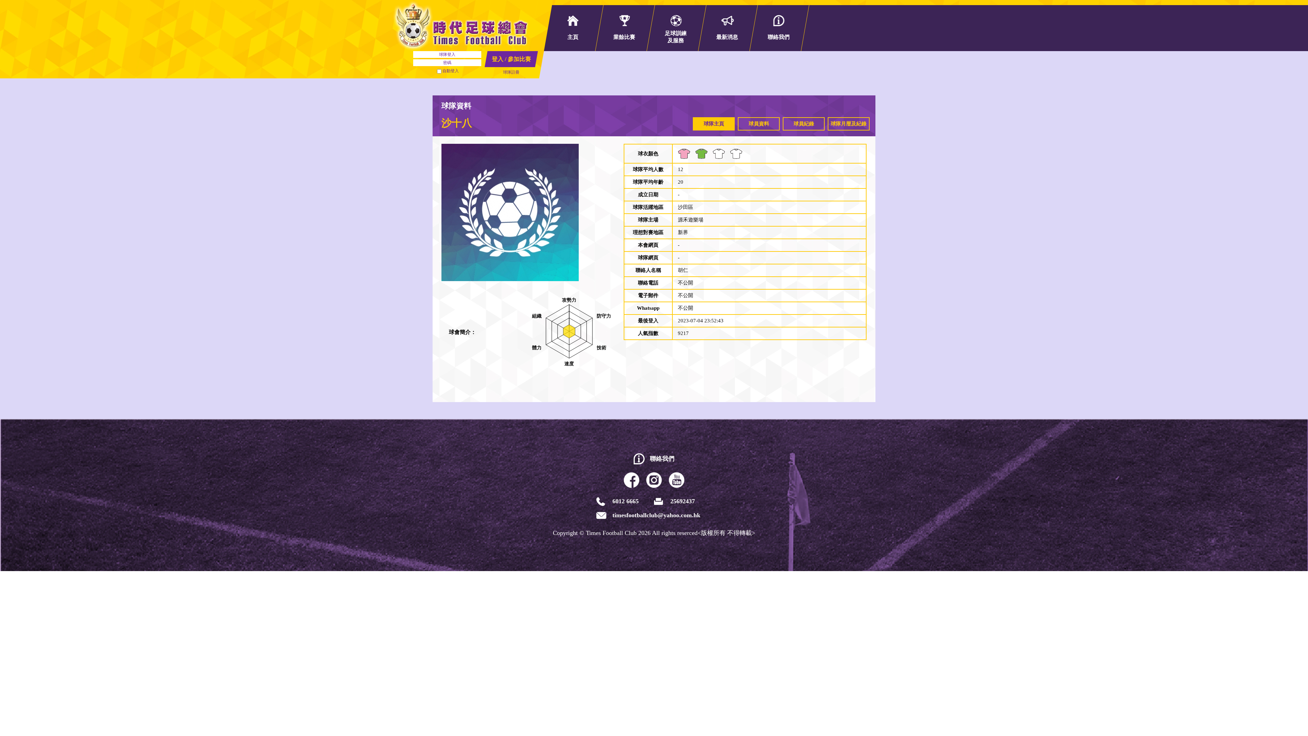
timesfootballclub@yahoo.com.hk (656, 515)
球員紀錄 (804, 123)
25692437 (682, 501)
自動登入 (450, 70)
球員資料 (759, 123)
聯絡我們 (662, 458)
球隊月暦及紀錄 (849, 123)
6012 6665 (625, 501)
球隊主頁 (714, 123)
